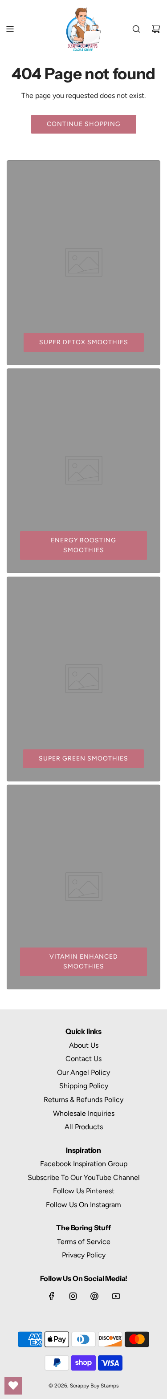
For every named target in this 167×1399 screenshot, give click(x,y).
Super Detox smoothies (83, 342)
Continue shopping (84, 124)
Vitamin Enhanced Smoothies (83, 961)
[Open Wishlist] (13, 1386)
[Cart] (156, 29)
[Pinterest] (94, 1296)
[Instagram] (73, 1296)
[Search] (136, 29)
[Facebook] (51, 1296)
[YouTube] (116, 1296)
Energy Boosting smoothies (83, 545)
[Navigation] (10, 29)
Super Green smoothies (83, 758)
